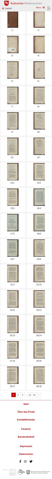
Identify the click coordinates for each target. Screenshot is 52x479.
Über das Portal (26, 412)
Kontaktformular (26, 419)
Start (26, 404)
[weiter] (39, 395)
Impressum (26, 446)
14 (34, 395)
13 (30, 395)
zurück (8, 8)
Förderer (26, 429)
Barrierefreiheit (26, 437)
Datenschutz (26, 454)
